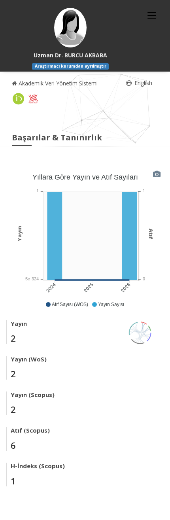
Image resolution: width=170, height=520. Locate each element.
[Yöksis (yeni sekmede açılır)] (33, 99)
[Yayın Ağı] (140, 332)
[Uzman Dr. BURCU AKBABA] (70, 27)
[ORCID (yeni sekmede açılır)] (18, 99)
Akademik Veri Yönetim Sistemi (57, 83)
